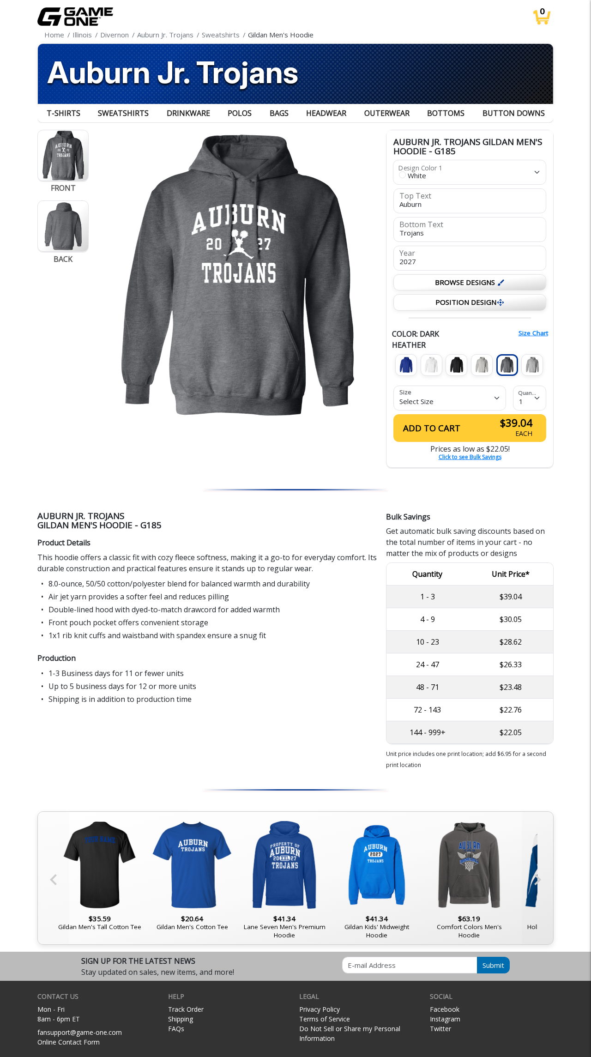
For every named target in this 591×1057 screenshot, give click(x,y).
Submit (493, 965)
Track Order (186, 1009)
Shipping (180, 1019)
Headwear (326, 113)
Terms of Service (324, 1019)
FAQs (176, 1028)
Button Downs (513, 113)
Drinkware (188, 113)
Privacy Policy (319, 1009)
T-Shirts (63, 113)
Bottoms (445, 113)
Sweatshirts (123, 113)
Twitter (440, 1028)
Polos (240, 113)
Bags (279, 113)
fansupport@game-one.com (79, 1032)
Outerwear (387, 113)
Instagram (445, 1019)
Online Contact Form (68, 1042)
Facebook (444, 1009)
